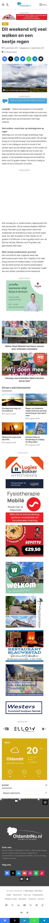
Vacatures (32, 899)
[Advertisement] (24, 196)
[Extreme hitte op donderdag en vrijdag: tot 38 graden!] (36, 428)
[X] (10, 58)
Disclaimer (23, 899)
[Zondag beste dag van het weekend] (12, 400)
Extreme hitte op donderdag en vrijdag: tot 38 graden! (35, 439)
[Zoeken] (3, 5)
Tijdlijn (8, 895)
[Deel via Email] (40, 58)
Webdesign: (29, 891)
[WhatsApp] (28, 58)
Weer (5, 24)
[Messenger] (22, 58)
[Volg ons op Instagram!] (45, 802)
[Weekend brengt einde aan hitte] (12, 428)
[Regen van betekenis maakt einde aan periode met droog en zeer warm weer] (36, 400)
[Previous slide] (4, 729)
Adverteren (17, 895)
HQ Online (38, 891)
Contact (41, 899)
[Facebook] (4, 58)
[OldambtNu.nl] (24, 4)
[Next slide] (45, 729)
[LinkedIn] (16, 58)
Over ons (27, 895)
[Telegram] (34, 58)
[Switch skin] (7, 5)
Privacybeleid (38, 895)
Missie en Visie (11, 899)
